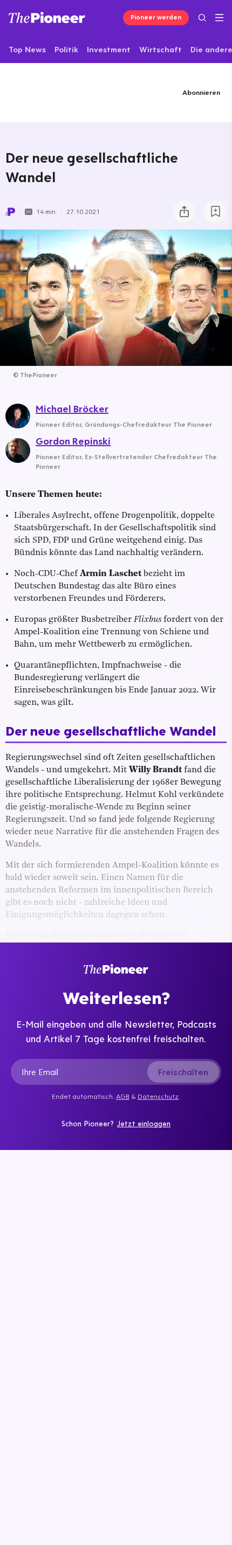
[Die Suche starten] (202, 17)
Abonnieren (201, 92)
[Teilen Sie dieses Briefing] (184, 211)
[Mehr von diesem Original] (58, 92)
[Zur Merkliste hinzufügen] (215, 211)
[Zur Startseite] (47, 17)
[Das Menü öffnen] (219, 18)
